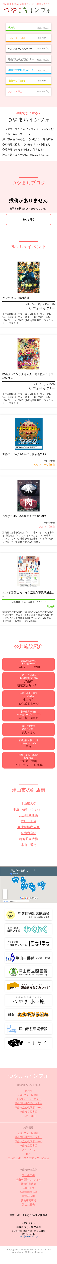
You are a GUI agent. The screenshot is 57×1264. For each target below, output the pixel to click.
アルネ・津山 (28, 1116)
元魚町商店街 (28, 815)
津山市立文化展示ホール (28, 1107)
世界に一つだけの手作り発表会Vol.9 (24, 454)
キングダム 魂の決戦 (15, 297)
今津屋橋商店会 (28, 827)
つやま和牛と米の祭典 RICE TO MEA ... (25, 516)
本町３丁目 (28, 821)
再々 (28, 1154)
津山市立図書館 (28, 1111)
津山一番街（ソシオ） (28, 809)
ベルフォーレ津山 (28, 1095)
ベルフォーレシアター (28, 1099)
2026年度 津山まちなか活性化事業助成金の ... (28, 594)
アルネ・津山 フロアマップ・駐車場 (28, 1158)
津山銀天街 (28, 803)
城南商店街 (28, 833)
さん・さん (28, 1149)
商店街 (28, 1091)
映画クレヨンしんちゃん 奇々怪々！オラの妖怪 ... (28, 376)
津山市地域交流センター (28, 1103)
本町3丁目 (28, 1188)
